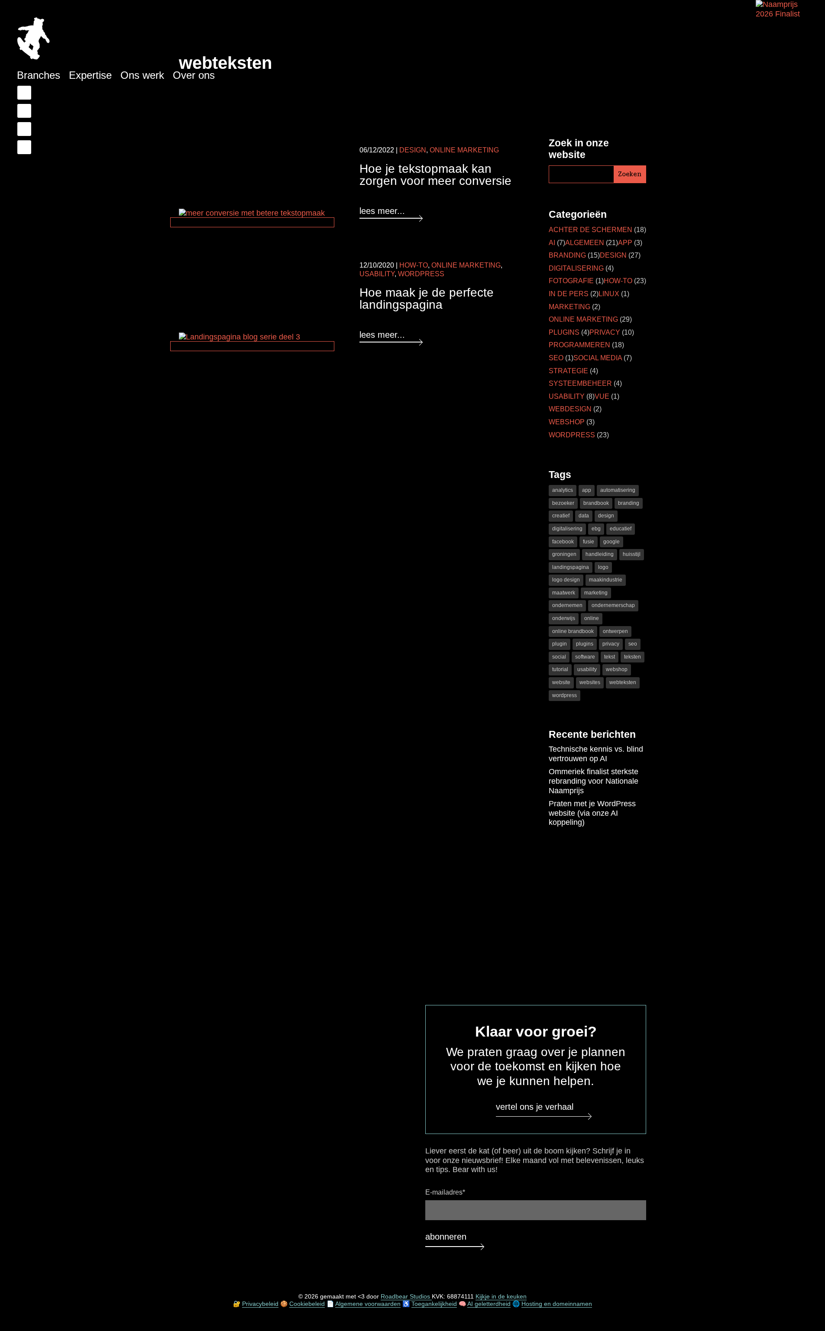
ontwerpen (615, 631)
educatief (620, 529)
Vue (602, 396)
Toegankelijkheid (434, 1303)
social (559, 657)
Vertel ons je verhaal (534, 1106)
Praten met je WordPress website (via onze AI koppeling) (592, 813)
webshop (617, 669)
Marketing (569, 306)
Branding (567, 255)
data (584, 516)
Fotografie (571, 280)
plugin (559, 644)
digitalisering (567, 529)
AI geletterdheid (489, 1303)
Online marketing (464, 150)
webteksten (622, 682)
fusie (588, 542)
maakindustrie (605, 580)
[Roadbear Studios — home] (33, 39)
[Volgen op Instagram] (24, 147)
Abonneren (445, 1236)
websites (589, 682)
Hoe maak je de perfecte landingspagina (426, 298)
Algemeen (584, 242)
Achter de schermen (590, 229)
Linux (609, 293)
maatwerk (563, 593)
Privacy (604, 332)
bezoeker (563, 503)
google (611, 542)
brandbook (596, 503)
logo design (566, 580)
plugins (584, 644)
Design (412, 150)
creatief (560, 516)
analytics (562, 490)
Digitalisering (576, 268)
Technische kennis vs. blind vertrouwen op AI (596, 754)
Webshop (567, 422)
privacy (610, 644)
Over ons (194, 75)
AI (552, 242)
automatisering (617, 490)
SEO (556, 358)
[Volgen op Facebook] (24, 93)
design (606, 516)
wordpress (564, 695)
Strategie (568, 371)
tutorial (560, 669)
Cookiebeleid (307, 1303)
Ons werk (142, 75)
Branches (38, 75)
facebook (563, 542)
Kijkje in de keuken (501, 1296)
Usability (377, 274)
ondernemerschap (613, 605)
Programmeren (579, 345)
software (585, 657)
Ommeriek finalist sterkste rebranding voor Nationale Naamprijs (593, 781)
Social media (597, 358)
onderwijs (563, 618)
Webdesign (570, 409)
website (561, 682)
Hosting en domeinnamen (556, 1303)
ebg (596, 529)
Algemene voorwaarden (368, 1303)
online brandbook (573, 631)
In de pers (569, 293)
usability (587, 669)
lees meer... (382, 211)
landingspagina (570, 567)
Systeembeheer (580, 383)
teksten (632, 657)
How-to (413, 265)
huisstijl (632, 554)
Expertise (90, 75)
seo (632, 644)
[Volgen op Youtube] (24, 129)
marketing (596, 593)
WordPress (421, 274)
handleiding (600, 554)
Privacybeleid (260, 1303)
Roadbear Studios (406, 1296)
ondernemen (567, 605)
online (591, 618)
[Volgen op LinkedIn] (24, 111)
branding (628, 503)
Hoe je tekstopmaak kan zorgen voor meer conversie (435, 174)
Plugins (564, 332)
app (586, 490)
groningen (564, 554)
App (625, 242)
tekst (609, 657)
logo (603, 567)
